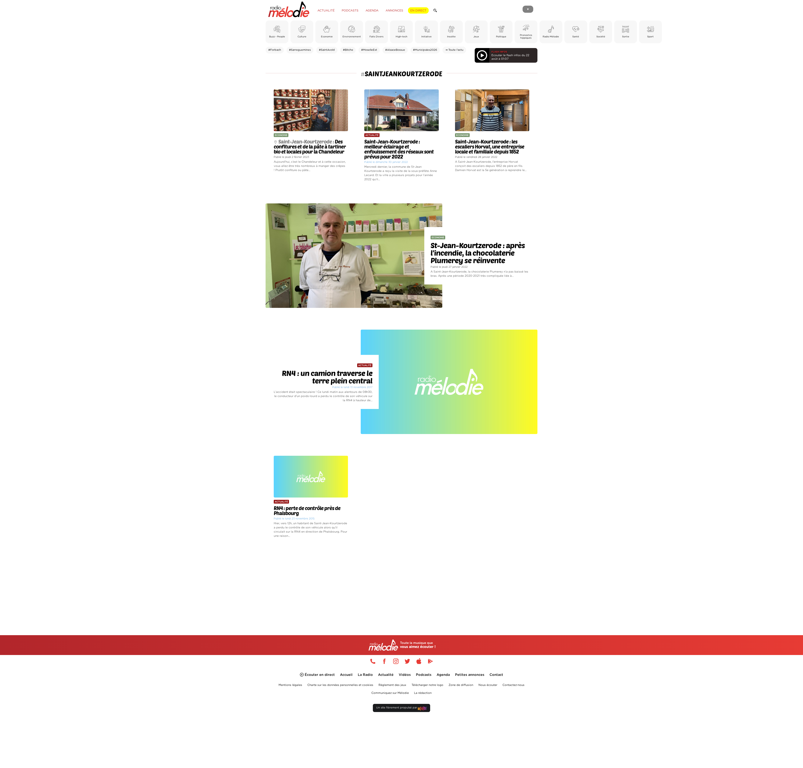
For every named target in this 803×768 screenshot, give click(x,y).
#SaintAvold (327, 50)
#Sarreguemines (300, 50)
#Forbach (274, 50)
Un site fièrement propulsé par (397, 707)
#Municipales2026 (425, 50)
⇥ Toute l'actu (454, 50)
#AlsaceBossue (395, 50)
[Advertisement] (401, 581)
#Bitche (348, 50)
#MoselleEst (369, 50)
